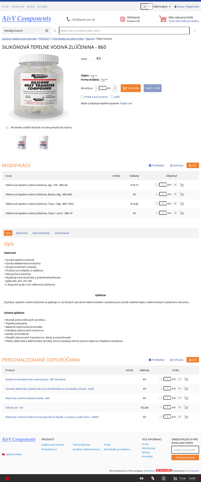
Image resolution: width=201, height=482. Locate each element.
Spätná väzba (14, 454)
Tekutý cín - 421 (14, 407)
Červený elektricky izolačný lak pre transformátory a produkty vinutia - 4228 (49, 388)
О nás (5, 6)
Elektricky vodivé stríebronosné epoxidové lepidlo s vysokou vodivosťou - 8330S (52, 417)
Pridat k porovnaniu (96, 97)
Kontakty (42, 6)
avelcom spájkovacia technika (19, 38)
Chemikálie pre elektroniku (68, 38)
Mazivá (90, 38)
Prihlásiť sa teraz (185, 457)
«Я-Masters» (149, 470)
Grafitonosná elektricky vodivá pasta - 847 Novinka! (35, 379)
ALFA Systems (192, 470)
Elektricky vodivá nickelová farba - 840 (27, 398)
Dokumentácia (41, 233)
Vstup (180, 6)
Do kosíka (133, 88)
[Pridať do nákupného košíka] (181, 184)
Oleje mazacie (104, 38)
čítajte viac (126, 103)
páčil (117, 97)
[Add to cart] (185, 379)
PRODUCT (44, 38)
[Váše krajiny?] (169, 6)
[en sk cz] (147, 6)
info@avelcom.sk (83, 19)
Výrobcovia (17, 6)
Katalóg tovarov (13, 30)
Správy (31, 6)
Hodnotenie (62, 233)
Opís (8, 233)
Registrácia (192, 6)
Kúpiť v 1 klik (152, 88)
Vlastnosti (21, 233)
